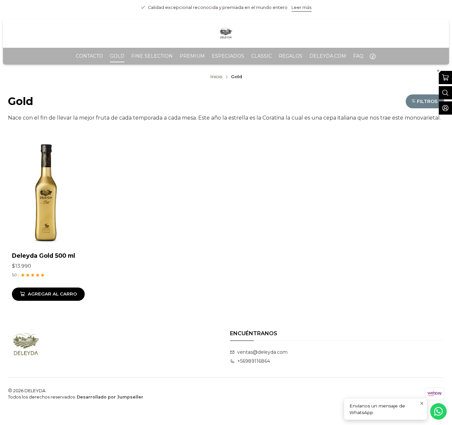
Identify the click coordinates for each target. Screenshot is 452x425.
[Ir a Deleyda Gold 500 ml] (48, 192)
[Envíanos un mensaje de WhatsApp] (438, 411)
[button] (425, 101)
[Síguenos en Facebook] (372, 56)
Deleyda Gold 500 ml (43, 255)
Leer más (301, 7)
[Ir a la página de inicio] (226, 33)
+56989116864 (253, 361)
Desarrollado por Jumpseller (110, 397)
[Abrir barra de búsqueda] (445, 92)
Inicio (216, 77)
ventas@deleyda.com (262, 352)
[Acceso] (445, 108)
